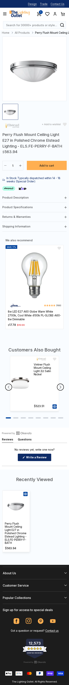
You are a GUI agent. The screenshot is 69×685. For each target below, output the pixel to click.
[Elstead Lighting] (12, 126)
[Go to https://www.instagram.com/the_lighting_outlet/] (29, 621)
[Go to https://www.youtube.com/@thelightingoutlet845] (53, 621)
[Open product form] (54, 406)
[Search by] (62, 25)
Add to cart (46, 165)
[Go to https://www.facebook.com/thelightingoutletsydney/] (17, 621)
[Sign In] (55, 14)
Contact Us (57, 4)
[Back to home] (19, 13)
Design (32, 4)
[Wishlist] (47, 14)
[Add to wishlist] (59, 248)
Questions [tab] (25, 440)
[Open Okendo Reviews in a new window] (17, 433)
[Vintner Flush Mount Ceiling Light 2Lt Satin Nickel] (20, 383)
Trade (44, 4)
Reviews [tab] (7, 440)
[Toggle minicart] (62, 14)
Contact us (52, 630)
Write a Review (38, 458)
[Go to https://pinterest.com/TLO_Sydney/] (41, 621)
